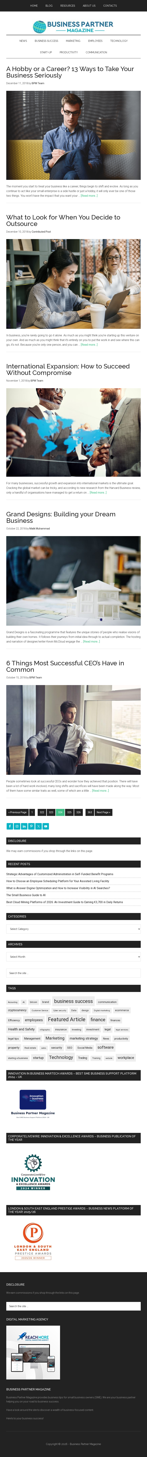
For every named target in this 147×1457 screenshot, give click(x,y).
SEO (69, 1047)
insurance (61, 1029)
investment (92, 1029)
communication (107, 1002)
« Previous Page (17, 812)
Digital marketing (102, 1010)
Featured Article (66, 1019)
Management (32, 1038)
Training (96, 1058)
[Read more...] (89, 195)
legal (108, 1029)
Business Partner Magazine (73, 27)
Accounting (12, 1002)
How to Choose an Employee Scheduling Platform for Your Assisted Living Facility (57, 881)
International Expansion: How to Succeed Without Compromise (68, 369)
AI (24, 1002)
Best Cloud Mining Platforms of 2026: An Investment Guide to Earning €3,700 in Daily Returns (64, 902)
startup (38, 1058)
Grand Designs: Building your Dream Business (61, 517)
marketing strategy (84, 1038)
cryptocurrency (17, 1010)
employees (34, 1020)
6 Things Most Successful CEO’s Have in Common (65, 666)
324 (60, 812)
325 (69, 812)
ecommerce (122, 1010)
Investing (76, 1029)
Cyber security (59, 1010)
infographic (45, 1030)
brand (45, 1002)
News (106, 1038)
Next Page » (103, 812)
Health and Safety (21, 1029)
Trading (82, 1058)
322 (42, 812)
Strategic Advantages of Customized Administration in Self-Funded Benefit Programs (59, 874)
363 (90, 812)
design (85, 1010)
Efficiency (14, 1020)
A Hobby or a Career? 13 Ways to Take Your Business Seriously (70, 72)
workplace (126, 1058)
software (106, 1047)
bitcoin (33, 1002)
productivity (121, 1038)
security (56, 1047)
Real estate (30, 1048)
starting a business (18, 1058)
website (109, 1058)
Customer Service (40, 1010)
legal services (122, 1030)
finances (115, 1020)
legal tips (13, 1038)
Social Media (84, 1047)
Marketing (55, 1038)
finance (98, 1019)
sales (43, 1048)
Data (73, 1010)
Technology (61, 1057)
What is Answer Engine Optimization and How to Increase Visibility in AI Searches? (58, 888)
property (13, 1047)
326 (78, 812)
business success (73, 1001)
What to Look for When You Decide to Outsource (63, 220)
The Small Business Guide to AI (26, 895)
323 (51, 812)
